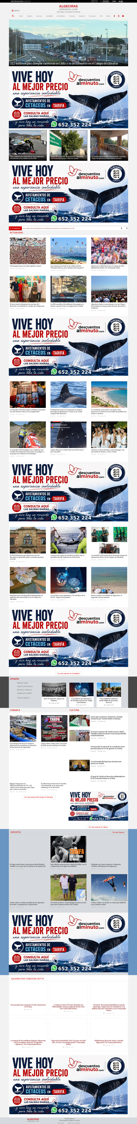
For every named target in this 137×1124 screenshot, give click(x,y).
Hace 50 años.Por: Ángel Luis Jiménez (54, 699)
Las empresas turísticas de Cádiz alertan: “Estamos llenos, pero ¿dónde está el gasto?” (67, 267)
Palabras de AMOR (24, 693)
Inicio (21, 16)
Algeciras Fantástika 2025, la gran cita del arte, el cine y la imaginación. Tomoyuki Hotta (68, 1042)
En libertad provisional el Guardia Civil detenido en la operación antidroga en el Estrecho (53, 785)
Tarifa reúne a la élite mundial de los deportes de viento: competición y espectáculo (27, 903)
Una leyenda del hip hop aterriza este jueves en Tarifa (106, 762)
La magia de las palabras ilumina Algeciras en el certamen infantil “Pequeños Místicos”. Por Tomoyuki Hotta (28, 1042)
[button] (12, 16)
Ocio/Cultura (61, 16)
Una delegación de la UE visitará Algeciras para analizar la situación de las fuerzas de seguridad (23, 745)
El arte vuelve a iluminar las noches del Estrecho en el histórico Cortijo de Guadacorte (27, 305)
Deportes (82, 16)
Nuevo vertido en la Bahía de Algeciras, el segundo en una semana (106, 596)
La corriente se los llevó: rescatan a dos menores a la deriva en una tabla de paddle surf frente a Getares (108, 411)
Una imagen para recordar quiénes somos (25, 266)
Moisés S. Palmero (24, 690)
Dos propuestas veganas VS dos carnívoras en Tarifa (28, 1006)
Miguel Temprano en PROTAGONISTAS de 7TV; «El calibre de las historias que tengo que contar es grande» (22, 786)
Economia (92, 16)
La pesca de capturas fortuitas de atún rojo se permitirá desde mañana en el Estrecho (67, 556)
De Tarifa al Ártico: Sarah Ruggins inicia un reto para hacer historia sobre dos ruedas (68, 903)
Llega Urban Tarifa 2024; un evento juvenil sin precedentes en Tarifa (54, 744)
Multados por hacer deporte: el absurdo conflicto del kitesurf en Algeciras (106, 865)
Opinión (29, 16)
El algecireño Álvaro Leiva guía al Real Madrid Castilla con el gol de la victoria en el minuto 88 (27, 865)
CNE (101, 16)
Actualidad (49, 16)
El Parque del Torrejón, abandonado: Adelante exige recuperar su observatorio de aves (109, 157)
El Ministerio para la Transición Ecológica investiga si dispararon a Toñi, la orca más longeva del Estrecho (66, 411)
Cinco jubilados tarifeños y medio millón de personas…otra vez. (109, 700)
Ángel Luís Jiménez (25, 686)
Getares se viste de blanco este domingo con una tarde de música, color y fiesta (107, 451)
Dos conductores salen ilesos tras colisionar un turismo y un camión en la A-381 (27, 157)
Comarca (72, 16)
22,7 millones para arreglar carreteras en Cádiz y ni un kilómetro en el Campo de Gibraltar (64, 63)
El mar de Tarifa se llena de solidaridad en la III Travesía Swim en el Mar (108, 777)
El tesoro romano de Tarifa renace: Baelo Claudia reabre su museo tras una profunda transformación (108, 734)
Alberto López (22, 683)
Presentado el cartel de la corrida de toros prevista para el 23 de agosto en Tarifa (108, 748)
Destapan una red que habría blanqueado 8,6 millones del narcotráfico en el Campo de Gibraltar (26, 597)
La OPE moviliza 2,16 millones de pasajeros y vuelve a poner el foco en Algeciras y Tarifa (67, 305)
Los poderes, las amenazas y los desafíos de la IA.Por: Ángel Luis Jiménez (68, 596)
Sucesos (39, 16)
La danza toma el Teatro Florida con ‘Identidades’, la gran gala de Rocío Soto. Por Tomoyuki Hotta (68, 1007)
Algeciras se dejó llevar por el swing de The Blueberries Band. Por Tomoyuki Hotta (107, 267)
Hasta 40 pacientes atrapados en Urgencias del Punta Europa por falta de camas (67, 157)
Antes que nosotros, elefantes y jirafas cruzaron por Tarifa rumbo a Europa (106, 718)
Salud (108, 16)
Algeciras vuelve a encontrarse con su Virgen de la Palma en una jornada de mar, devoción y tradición (108, 306)
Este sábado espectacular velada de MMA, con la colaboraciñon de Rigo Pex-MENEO (68, 865)
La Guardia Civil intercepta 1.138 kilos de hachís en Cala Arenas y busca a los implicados (27, 411)
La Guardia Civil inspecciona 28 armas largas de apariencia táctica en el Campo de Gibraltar (109, 556)
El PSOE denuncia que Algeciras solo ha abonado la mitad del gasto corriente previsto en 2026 (27, 557)
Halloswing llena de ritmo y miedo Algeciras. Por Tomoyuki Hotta (109, 1042)
